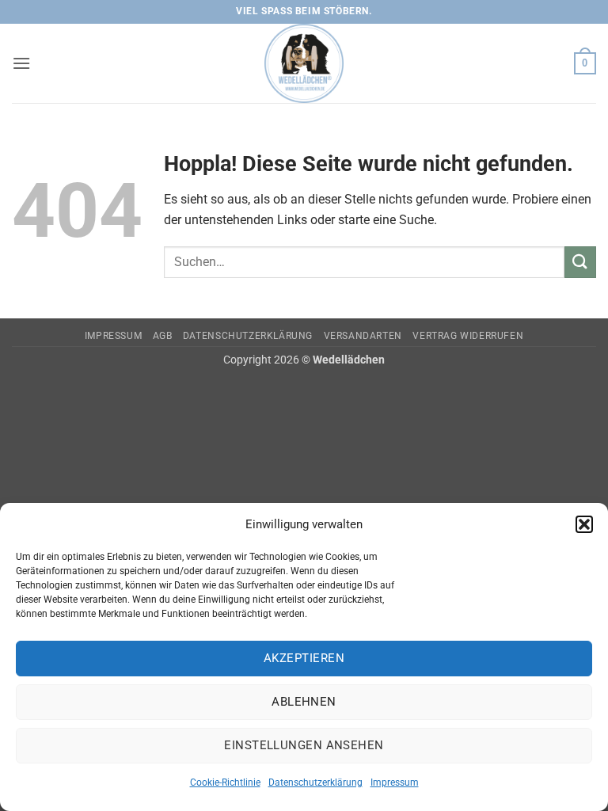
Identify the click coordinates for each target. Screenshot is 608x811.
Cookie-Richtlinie (225, 782)
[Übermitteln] (580, 261)
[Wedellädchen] (304, 63)
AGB (163, 335)
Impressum (394, 782)
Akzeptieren (304, 658)
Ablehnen (304, 702)
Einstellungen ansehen (303, 745)
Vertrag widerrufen (467, 335)
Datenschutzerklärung (315, 782)
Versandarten (363, 335)
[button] (584, 524)
